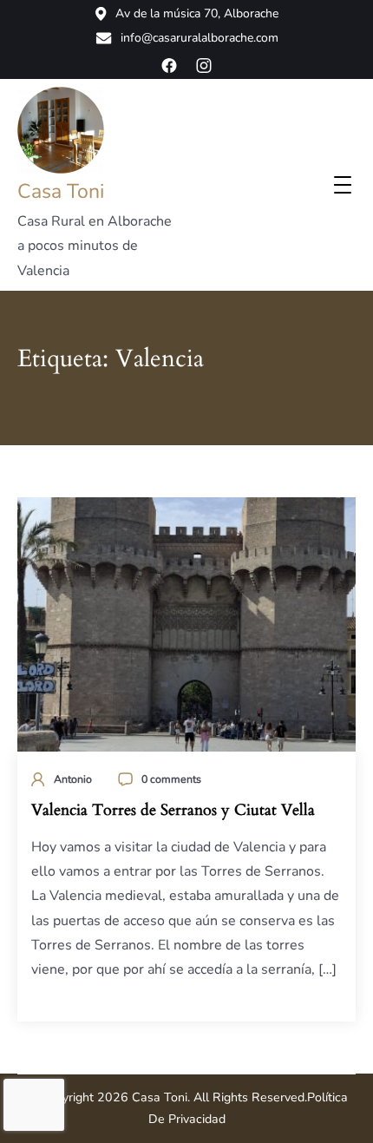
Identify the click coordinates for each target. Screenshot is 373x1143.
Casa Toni (60, 191)
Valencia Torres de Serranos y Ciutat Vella (173, 810)
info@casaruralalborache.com (199, 38)
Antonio (73, 779)
